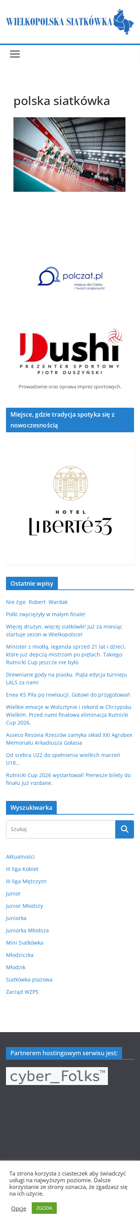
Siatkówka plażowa (29, 979)
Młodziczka (20, 954)
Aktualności (20, 856)
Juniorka (16, 918)
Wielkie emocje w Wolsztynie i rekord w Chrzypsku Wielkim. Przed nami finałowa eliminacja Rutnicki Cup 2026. (68, 714)
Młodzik (15, 967)
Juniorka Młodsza (27, 930)
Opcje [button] (18, 1208)
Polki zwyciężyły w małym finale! (45, 614)
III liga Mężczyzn (26, 881)
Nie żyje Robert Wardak (37, 601)
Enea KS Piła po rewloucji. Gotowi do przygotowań (68, 694)
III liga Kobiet (22, 868)
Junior (13, 893)
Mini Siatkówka (24, 942)
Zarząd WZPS (22, 991)
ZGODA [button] (44, 1208)
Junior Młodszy (24, 905)
